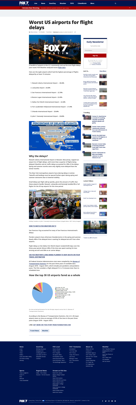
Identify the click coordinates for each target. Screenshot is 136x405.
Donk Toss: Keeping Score (89, 198)
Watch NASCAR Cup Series (59, 380)
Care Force (72, 356)
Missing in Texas (73, 358)
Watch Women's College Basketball (59, 387)
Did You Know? (106, 361)
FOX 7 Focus (72, 353)
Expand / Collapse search (115, 3)
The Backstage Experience (59, 362)
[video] (103, 186)
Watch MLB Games (58, 378)
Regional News (41, 371)
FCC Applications (90, 364)
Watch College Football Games (58, 375)
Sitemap (22, 360)
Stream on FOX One (60, 371)
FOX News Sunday (24, 358)
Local (21, 349)
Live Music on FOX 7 (41, 354)
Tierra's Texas (56, 351)
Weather (45, 331)
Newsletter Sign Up (91, 353)
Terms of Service (96, 64)
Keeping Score (39, 351)
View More (103, 71)
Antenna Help (89, 366)
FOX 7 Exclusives (75, 347)
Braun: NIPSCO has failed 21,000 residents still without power (90, 83)
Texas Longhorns (24, 373)
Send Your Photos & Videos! (107, 354)
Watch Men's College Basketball (58, 384)
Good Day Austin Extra (58, 358)
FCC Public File (89, 362)
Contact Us (89, 351)
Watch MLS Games (57, 392)
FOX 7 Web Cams (106, 357)
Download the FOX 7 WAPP (107, 351)
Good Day (39, 347)
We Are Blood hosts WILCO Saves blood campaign (89, 213)
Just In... (86, 71)
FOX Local (56, 347)
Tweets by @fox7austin (90, 238)
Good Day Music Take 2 (59, 360)
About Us (89, 347)
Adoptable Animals (41, 356)
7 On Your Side (73, 351)
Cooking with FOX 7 (41, 353)
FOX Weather (42, 32)
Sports (22, 371)
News (21, 347)
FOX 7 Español (56, 353)
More (92, 3)
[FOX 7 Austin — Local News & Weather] (25, 3)
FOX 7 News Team (90, 354)
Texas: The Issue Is (74, 354)
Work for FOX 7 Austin (91, 356)
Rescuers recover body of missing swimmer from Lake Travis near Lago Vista (90, 90)
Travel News (49, 32)
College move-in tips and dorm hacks (89, 191)
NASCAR (22, 378)
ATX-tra (71, 362)
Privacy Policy (97, 63)
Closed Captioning (90, 360)
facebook (102, 401)
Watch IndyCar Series (58, 382)
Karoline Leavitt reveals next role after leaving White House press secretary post (90, 76)
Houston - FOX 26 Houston (43, 375)
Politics (21, 354)
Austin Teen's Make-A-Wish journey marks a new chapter (90, 206)
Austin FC (22, 375)
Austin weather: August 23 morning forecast (89, 184)
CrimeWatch (72, 349)
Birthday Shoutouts (41, 349)
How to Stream (56, 349)
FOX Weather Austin (58, 356)
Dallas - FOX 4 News (41, 373)
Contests (38, 358)
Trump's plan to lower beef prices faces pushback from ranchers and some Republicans (90, 104)
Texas (21, 353)
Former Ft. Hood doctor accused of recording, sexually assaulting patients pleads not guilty (99, 119)
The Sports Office (57, 354)
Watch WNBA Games (58, 390)
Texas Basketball (24, 380)
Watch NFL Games (57, 373)
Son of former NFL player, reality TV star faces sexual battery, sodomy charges (90, 97)
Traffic (21, 351)
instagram (109, 401)
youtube (112, 401)
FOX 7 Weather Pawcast (108, 349)
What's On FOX (90, 349)
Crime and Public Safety (26, 356)
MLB (21, 376)
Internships (88, 358)
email (115, 401)
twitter (106, 401)
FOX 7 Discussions (74, 360)
